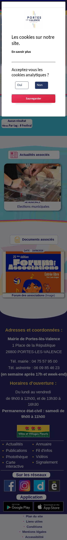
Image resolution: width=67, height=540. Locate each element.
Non (40, 85)
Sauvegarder (33, 98)
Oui (19, 85)
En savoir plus (21, 52)
